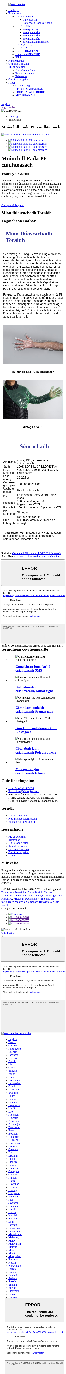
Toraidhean (14, 13)
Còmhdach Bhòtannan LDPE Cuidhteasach (36, 553)
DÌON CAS (22, 47)
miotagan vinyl (31, 29)
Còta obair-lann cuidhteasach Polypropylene (35, 750)
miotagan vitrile (31, 35)
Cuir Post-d (7, 932)
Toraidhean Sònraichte (13, 892)
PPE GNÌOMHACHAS (29, 88)
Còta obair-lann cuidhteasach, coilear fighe (34, 689)
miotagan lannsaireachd (36, 41)
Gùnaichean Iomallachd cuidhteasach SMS (32, 668)
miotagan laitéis (31, 38)
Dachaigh (13, 10)
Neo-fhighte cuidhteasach (22, 818)
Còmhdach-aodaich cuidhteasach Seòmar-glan (34, 709)
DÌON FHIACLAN (26, 51)
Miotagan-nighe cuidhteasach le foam (30, 771)
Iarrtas (11, 82)
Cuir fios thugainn (18, 79)
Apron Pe (6, 898)
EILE (18, 57)
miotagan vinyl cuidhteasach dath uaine (37, 556)
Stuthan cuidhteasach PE (22, 821)
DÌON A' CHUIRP (26, 44)
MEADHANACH (25, 95)
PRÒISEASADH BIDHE (30, 92)
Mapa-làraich (35, 892)
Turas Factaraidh (24, 73)
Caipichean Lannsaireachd (37, 22)
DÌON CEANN (24, 16)
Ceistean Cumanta (18, 63)
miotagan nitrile (31, 32)
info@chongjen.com (23, 791)
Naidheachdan (16, 60)
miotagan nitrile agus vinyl (48, 895)
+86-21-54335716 (21, 788)
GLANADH (22, 85)
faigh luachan (8, 107)
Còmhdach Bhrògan (37, 901)
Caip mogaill (30, 19)
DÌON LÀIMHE (24, 25)
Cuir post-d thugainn (12, 205)
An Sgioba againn (25, 70)
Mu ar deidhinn (17, 66)
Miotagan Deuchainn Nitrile (29, 898)
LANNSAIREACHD (27, 54)
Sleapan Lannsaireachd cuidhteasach (27, 894)
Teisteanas (21, 76)
